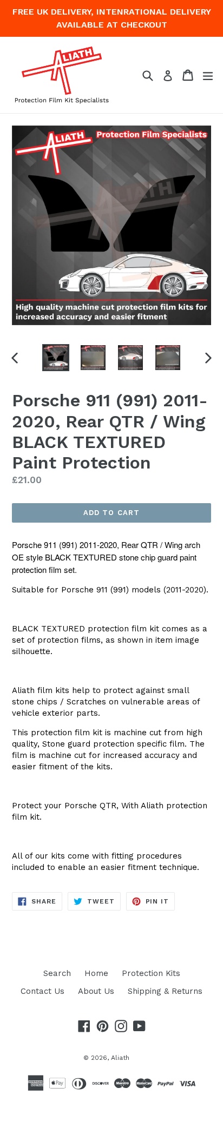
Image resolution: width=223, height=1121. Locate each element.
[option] (55, 357)
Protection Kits (151, 973)
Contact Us (42, 991)
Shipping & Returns (165, 991)
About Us (96, 991)
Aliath (120, 1057)
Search (57, 973)
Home (96, 973)
